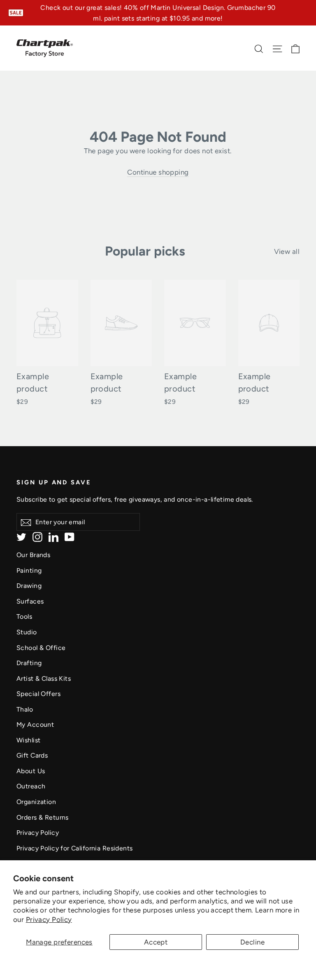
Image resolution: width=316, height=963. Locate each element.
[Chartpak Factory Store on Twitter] (21, 536)
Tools (24, 616)
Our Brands (33, 555)
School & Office (40, 648)
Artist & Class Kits (43, 678)
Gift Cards (32, 755)
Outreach (30, 786)
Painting (29, 570)
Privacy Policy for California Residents (74, 848)
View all (287, 251)
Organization (36, 802)
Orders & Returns (42, 817)
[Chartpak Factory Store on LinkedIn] (53, 536)
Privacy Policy (49, 919)
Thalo (24, 709)
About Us (30, 771)
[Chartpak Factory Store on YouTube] (69, 536)
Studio (26, 632)
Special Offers (38, 694)
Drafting (29, 663)
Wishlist (28, 740)
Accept (156, 942)
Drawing (29, 586)
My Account (35, 724)
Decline (252, 942)
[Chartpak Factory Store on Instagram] (37, 536)
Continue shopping (157, 172)
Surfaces (30, 601)
